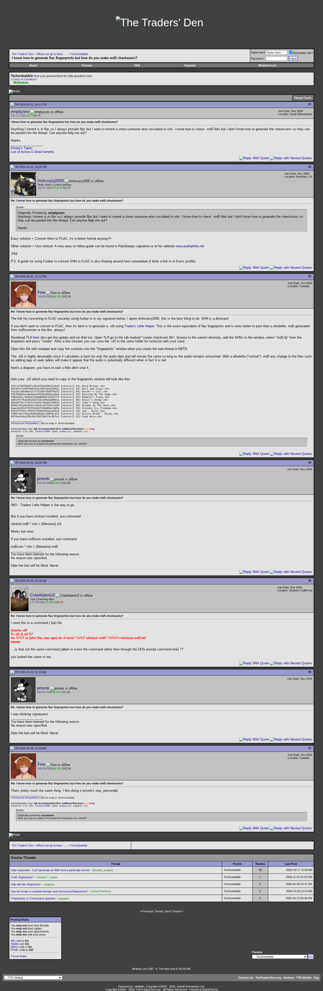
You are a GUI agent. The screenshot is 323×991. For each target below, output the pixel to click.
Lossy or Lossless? (25, 79)
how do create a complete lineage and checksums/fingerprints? (49, 891)
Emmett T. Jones (47, 877)
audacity (65, 431)
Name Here (258, 52)
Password (257, 58)
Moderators (21, 82)
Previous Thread (153, 911)
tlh (25, 431)
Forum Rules (19, 956)
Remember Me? (303, 52)
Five (41, 292)
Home (33, 65)
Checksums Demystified (24, 423)
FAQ (137, 65)
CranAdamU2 (42, 595)
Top (316, 977)
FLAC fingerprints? (22, 877)
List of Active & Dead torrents (32, 152)
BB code (16, 940)
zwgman (49, 884)
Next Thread (173, 911)
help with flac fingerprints (26, 884)
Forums (87, 65)
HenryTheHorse (101, 891)
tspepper (64, 898)
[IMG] (14, 946)
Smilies (15, 943)
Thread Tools (302, 97)
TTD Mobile (303, 977)
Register (190, 65)
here (36, 337)
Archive (289, 977)
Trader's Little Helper (139, 326)
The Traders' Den (23, 54)
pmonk (43, 479)
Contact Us (245, 977)
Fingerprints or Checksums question (33, 898)
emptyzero (20, 111)
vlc (86, 431)
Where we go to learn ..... (52, 54)
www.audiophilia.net (190, 246)
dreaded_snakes (102, 870)
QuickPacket (210, 989)
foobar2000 (42, 431)
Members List (267, 65)
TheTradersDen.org (268, 977)
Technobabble (79, 54)
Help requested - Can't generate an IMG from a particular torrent (50, 870)
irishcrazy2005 (51, 181)
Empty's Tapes (22, 148)
